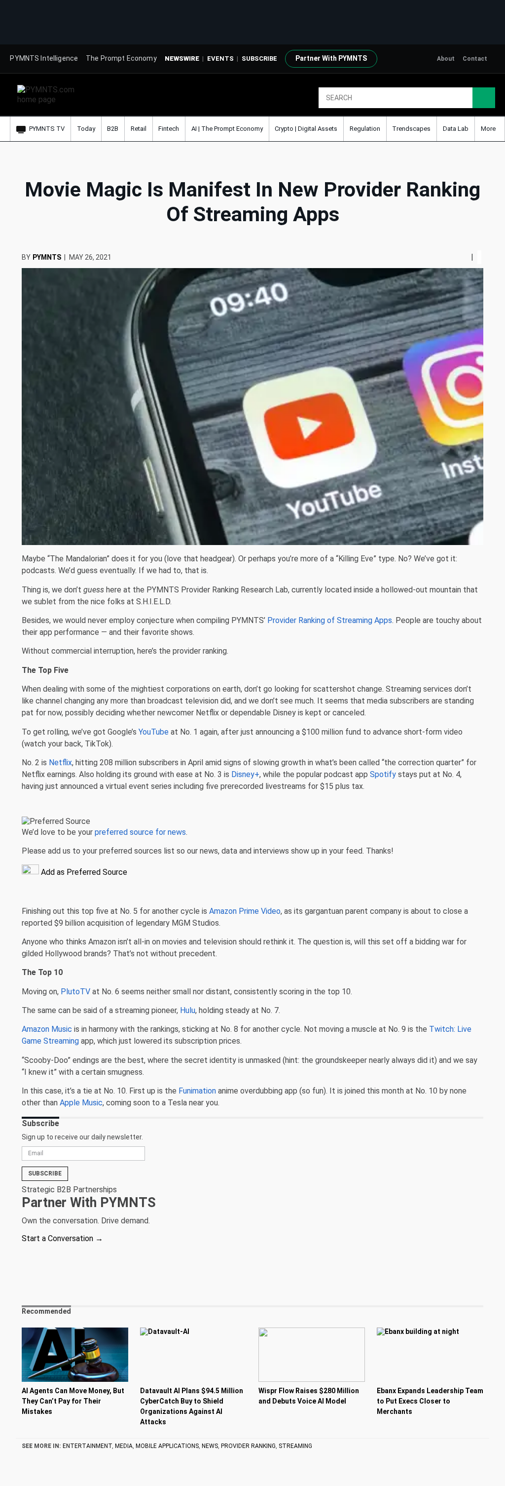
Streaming (295, 1446)
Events (220, 58)
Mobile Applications (167, 1446)
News (210, 1446)
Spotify (383, 774)
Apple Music (81, 1102)
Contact (475, 58)
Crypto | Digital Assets (306, 128)
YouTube (154, 732)
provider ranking (248, 1446)
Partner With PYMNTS (331, 58)
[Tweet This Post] (459, 257)
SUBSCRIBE (259, 58)
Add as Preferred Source (83, 872)
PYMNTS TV (47, 128)
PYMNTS (47, 257)
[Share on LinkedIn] (463, 257)
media (124, 1446)
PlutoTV (75, 991)
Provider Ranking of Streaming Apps (329, 620)
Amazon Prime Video (245, 911)
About (446, 58)
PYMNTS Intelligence (44, 58)
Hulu (187, 1010)
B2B (112, 128)
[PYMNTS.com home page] (49, 94)
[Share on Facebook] (456, 257)
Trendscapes (411, 128)
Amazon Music (47, 1029)
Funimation (197, 1090)
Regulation (365, 128)
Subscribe (45, 1173)
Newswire (182, 58)
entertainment (87, 1446)
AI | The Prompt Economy (227, 128)
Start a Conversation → (62, 1238)
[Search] (483, 97)
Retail (138, 128)
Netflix (60, 762)
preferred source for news (140, 832)
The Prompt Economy (121, 58)
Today (86, 128)
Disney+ (245, 774)
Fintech (168, 128)
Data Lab (456, 128)
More (489, 128)
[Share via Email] (467, 257)
